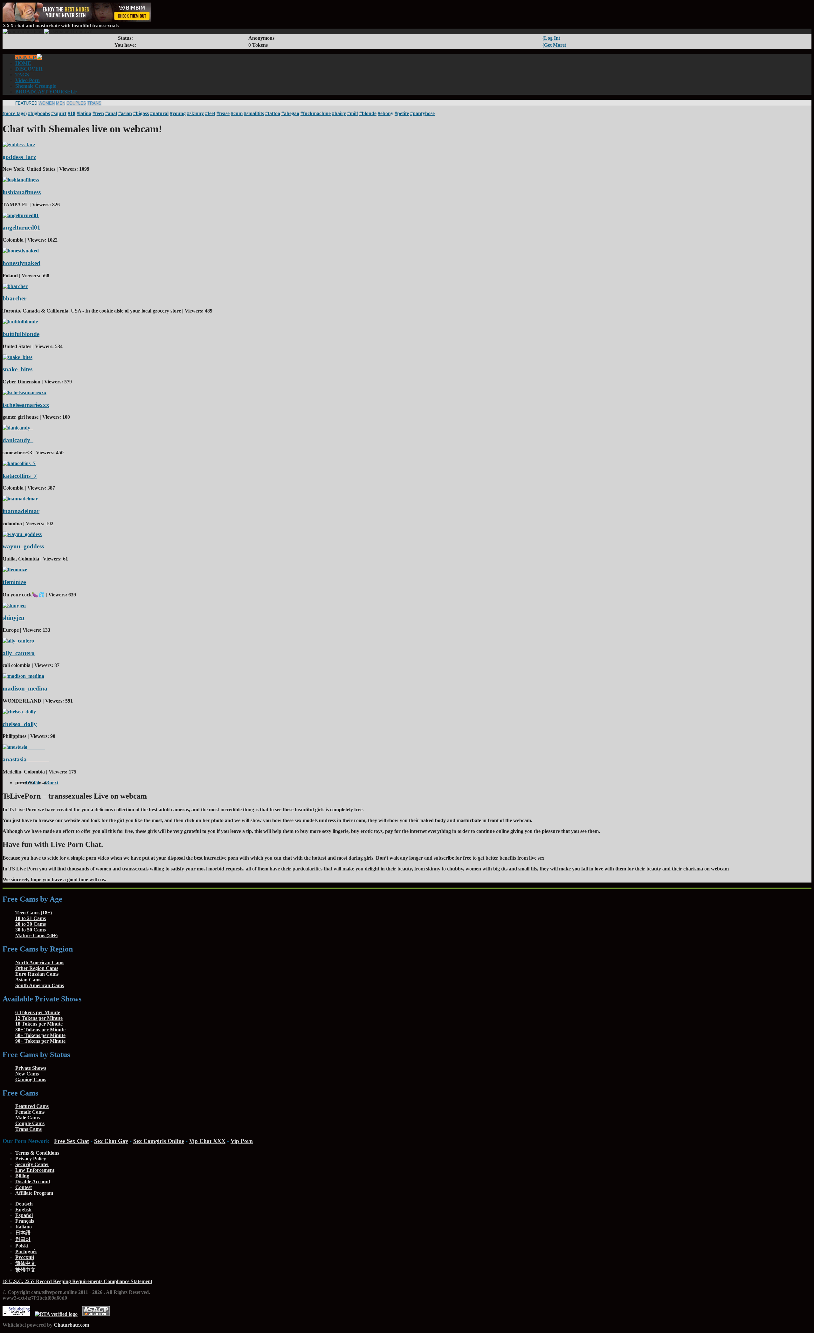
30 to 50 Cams (30, 929)
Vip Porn (242, 1141)
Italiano (23, 1226)
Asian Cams (28, 979)
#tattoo (272, 113)
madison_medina (25, 688)
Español (24, 1215)
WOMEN (46, 103)
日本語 (23, 1232)
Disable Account (32, 1181)
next (54, 782)
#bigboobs (39, 113)
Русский (24, 1257)
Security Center (32, 1164)
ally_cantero (19, 653)
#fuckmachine (315, 113)
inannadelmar (21, 511)
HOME (23, 63)
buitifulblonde (21, 334)
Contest (23, 1187)
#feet (210, 113)
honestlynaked (21, 263)
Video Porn (27, 80)
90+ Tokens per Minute (40, 1041)
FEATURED (26, 103)
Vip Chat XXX (207, 1141)
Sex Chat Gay (111, 1141)
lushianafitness (22, 192)
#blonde (367, 113)
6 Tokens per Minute (37, 1012)
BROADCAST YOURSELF (46, 91)
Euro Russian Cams (37, 974)
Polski (21, 1245)
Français (24, 1221)
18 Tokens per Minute (39, 1024)
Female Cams (30, 1112)
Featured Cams (32, 1106)
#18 (71, 113)
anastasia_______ (26, 759)
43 (46, 782)
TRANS (94, 103)
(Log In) (551, 38)
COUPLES (76, 103)
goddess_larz (19, 157)
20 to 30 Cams (30, 924)
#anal (111, 113)
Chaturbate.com (71, 1325)
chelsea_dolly (20, 724)
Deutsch (24, 1203)
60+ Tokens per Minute (40, 1035)
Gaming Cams (30, 1079)
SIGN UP (26, 57)
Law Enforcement (34, 1170)
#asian (125, 113)
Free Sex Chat (71, 1141)
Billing (22, 1175)
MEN (60, 103)
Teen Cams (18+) (33, 912)
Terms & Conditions (37, 1153)
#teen (98, 113)
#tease (223, 113)
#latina (84, 113)
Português (26, 1251)
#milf (352, 113)
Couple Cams (30, 1123)
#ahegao (290, 113)
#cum (237, 113)
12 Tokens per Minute (39, 1018)
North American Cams (39, 962)
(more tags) (15, 113)
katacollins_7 (20, 475)
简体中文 (25, 1263)
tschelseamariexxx (26, 405)
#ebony (385, 113)
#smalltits (254, 113)
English (23, 1209)
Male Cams (27, 1117)
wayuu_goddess (23, 546)
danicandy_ (18, 440)
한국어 (23, 1239)
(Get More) (554, 45)
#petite (402, 113)
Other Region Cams (36, 968)
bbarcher (14, 298)
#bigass (141, 113)
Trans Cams (28, 1129)
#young (178, 113)
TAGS (22, 74)
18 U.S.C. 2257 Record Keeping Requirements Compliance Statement (77, 1281)
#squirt (58, 113)
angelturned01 (21, 227)
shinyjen (13, 617)
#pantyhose (422, 113)
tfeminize (14, 582)
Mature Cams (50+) (36, 935)
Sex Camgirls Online (158, 1141)
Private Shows (30, 1068)
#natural (159, 113)
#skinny (195, 113)
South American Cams (39, 985)
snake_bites (17, 369)
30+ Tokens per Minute (40, 1029)
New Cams (27, 1073)
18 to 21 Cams (30, 918)
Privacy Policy (30, 1158)
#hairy (339, 113)
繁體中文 (25, 1270)
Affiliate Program (34, 1193)
